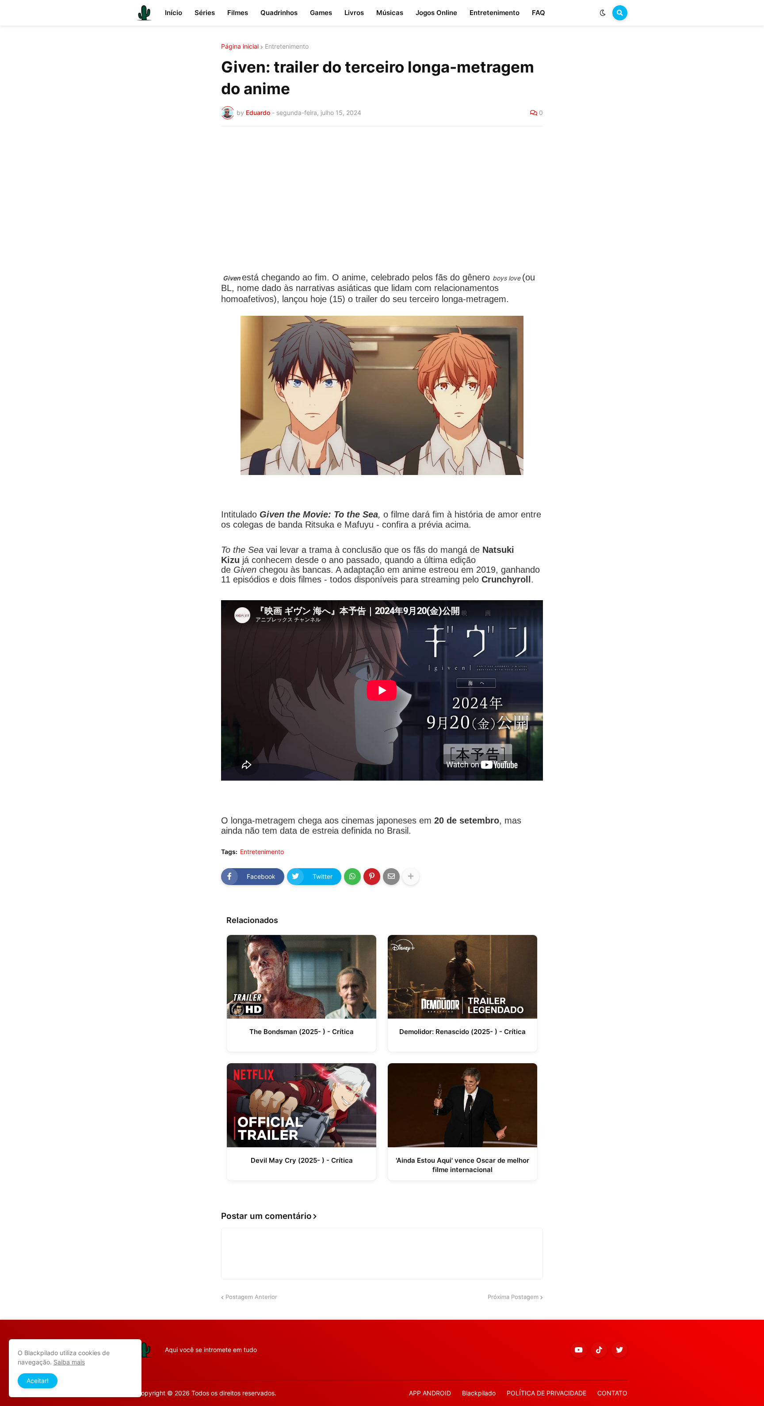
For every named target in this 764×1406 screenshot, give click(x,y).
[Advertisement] (382, 199)
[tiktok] (599, 1350)
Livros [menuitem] (354, 12)
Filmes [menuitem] (237, 12)
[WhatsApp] (352, 876)
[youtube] (579, 1350)
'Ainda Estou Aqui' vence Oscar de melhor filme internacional (462, 1165)
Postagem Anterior (251, 1296)
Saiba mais (69, 1362)
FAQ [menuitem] (538, 12)
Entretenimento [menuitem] (495, 12)
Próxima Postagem (513, 1296)
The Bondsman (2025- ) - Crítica (301, 1031)
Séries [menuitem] (205, 12)
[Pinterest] (371, 876)
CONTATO (612, 1393)
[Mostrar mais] (410, 876)
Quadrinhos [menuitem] (279, 12)
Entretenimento (287, 46)
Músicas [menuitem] (389, 12)
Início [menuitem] (173, 12)
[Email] (391, 876)
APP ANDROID (430, 1393)
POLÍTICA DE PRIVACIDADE (546, 1393)
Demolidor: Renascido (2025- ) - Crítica (462, 1031)
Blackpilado (479, 1393)
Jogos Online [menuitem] (436, 12)
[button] (602, 12)
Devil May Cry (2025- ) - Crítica (302, 1160)
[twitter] (619, 1350)
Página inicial (240, 46)
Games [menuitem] (321, 12)
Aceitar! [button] (38, 1380)
